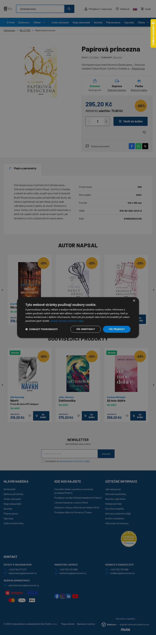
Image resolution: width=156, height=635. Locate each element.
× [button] (134, 300)
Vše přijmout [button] (117, 329)
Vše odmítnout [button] (85, 329)
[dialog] (78, 317)
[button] (41, 329)
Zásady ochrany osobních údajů (67, 320)
